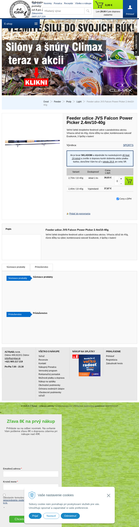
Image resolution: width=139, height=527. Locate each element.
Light (79, 101)
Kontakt (42, 363)
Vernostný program (48, 370)
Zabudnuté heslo (114, 363)
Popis (8, 229)
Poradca (58, 3)
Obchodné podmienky (49, 385)
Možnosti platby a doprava (51, 378)
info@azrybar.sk (12, 358)
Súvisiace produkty (16, 267)
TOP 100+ (37, 3)
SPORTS (128, 145)
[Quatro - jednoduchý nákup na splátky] (89, 365)
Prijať (35, 515)
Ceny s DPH (125, 199)
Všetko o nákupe (83, 3)
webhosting (89, 406)
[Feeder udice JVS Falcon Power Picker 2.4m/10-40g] (32, 144)
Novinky (48, 3)
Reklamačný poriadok (49, 374)
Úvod (46, 101)
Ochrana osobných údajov (51, 389)
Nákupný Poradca (47, 367)
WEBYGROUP (111, 406)
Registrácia (111, 360)
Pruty (68, 101)
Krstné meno (9, 482)
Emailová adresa (11, 468)
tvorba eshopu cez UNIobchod (69, 406)
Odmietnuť (70, 515)
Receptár (68, 3)
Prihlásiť (110, 356)
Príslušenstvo (41, 267)
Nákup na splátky (47, 381)
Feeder (57, 101)
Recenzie (43, 360)
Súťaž (42, 356)
